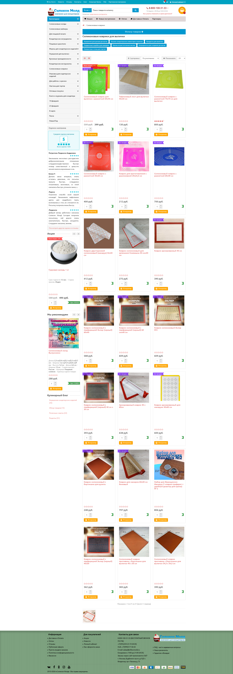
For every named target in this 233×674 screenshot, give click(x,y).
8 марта (52, 111)
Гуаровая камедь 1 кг (59, 270)
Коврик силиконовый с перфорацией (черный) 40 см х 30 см (98, 407)
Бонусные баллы (95, 2)
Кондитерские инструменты (60, 64)
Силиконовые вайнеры (58, 29)
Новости (61, 2)
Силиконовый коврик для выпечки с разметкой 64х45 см (98, 97)
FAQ (104, 2)
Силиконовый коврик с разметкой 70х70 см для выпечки (165, 98)
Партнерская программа (117, 2)
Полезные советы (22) (58, 413)
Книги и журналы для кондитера (62, 96)
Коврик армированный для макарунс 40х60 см (167, 406)
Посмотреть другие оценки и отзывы (63, 228)
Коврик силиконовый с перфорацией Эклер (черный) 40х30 (98, 561)
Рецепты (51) (54, 418)
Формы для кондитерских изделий (63, 49)
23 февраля (54, 106)
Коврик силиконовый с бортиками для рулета (95, 483)
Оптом (124, 19)
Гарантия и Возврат (161, 653)
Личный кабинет (90, 644)
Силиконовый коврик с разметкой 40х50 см (95, 175)
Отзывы (69, 2)
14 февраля (54, 101)
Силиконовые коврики (58, 69)
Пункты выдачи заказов (58, 650)
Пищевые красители (57, 44)
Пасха (51, 116)
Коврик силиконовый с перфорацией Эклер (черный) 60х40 (98, 330)
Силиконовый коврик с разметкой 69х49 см (165, 175)
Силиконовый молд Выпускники (58, 352)
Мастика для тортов (57, 86)
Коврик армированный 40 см (168, 251)
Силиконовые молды (57, 24)
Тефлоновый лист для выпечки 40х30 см (134, 97)
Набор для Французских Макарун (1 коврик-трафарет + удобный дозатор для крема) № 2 (168, 485)
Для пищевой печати (57, 34)
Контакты (77, 2)
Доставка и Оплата (141, 19)
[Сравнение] (167, 2)
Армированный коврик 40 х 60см (132, 406)
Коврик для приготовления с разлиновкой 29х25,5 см (133, 175)
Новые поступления (107, 19)
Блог (85, 2)
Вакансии (52, 656)
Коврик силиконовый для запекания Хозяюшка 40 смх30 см (133, 253)
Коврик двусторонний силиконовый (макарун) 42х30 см (98, 253)
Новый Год (53, 121)
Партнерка (156, 19)
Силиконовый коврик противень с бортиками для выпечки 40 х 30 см (132, 561)
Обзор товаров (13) (57, 408)
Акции (89, 19)
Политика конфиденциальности (61, 653)
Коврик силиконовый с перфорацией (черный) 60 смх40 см (131, 330)
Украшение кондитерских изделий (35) (63, 401)
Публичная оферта (56, 647)
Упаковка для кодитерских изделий (60, 75)
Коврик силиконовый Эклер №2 (167, 329)
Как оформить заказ (92, 647)
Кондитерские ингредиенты (60, 39)
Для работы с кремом (58, 81)
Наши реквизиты (161, 650)
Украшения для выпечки (59, 54)
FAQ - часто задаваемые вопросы (167, 647)
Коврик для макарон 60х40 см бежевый (133, 483)
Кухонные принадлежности (60, 59)
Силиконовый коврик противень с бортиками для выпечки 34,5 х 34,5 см (167, 561)
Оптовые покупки (56, 91)
